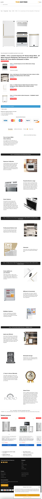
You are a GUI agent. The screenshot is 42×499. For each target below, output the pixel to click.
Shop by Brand (32, 411)
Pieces (27, 411)
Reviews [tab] (25, 129)
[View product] (25, 76)
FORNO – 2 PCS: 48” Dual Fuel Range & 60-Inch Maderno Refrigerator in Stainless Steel (9, 439)
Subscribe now (4, 485)
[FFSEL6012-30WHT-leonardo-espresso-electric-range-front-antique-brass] (5, 67)
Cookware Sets (3, 477)
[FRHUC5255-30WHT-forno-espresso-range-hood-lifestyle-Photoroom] (5, 78)
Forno (19, 411)
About (22, 466)
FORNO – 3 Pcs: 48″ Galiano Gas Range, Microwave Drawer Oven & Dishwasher (26, 439)
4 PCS (8, 411)
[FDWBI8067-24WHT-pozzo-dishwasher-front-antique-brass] (5, 99)
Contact (22, 467)
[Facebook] (1, 462)
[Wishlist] (16, 419)
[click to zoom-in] (21, 32)
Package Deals (22, 411)
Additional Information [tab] (18, 129)
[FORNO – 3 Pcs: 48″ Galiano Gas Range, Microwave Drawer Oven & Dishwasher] (26, 427)
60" (5, 436)
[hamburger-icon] (2, 2)
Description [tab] (10, 129)
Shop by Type (3, 437)
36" (38, 436)
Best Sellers (16, 411)
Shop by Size (37, 411)
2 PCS (2, 436)
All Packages (11, 411)
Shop (22, 463)
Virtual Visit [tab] (31, 129)
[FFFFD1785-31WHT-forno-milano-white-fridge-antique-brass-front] (5, 88)
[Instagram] (3, 462)
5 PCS (40, 436)
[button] (39, 487)
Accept (27, 495)
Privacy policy (29, 497)
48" (4, 436)
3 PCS (20, 436)
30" (5, 411)
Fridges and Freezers (25, 474)
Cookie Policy (25, 497)
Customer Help (24, 464)
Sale (29, 411)
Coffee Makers (3, 474)
